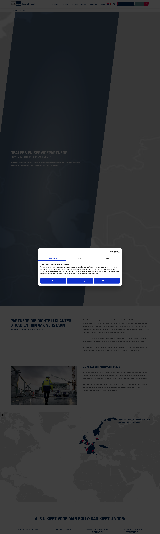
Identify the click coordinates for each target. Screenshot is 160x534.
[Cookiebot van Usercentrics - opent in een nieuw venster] (111, 251)
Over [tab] (107, 258)
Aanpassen (79, 281)
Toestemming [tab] (52, 258)
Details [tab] (80, 258)
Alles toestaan (106, 281)
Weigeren (53, 281)
